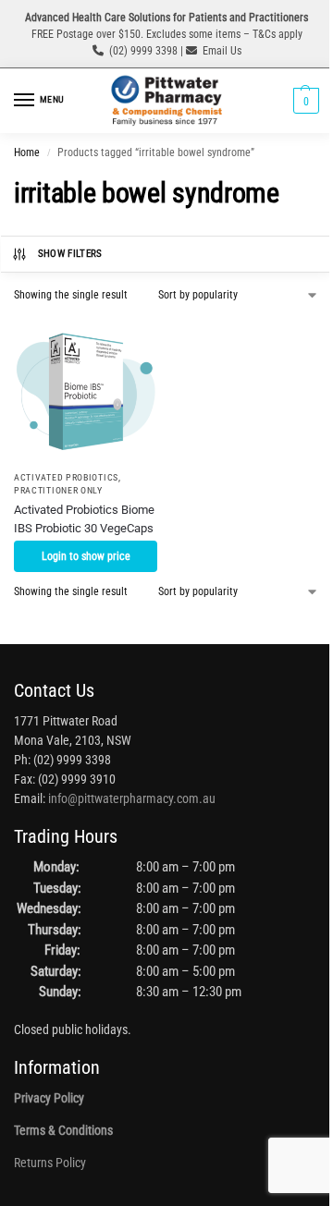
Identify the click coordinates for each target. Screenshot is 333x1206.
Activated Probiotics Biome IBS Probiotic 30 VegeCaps (84, 519)
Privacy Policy (49, 1097)
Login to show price (86, 556)
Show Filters (70, 254)
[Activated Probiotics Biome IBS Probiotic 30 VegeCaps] (85, 388)
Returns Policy (50, 1162)
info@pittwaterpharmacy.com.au (132, 798)
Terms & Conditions (63, 1130)
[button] (304, 101)
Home (27, 152)
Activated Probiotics (66, 477)
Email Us (222, 50)
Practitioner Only (58, 490)
